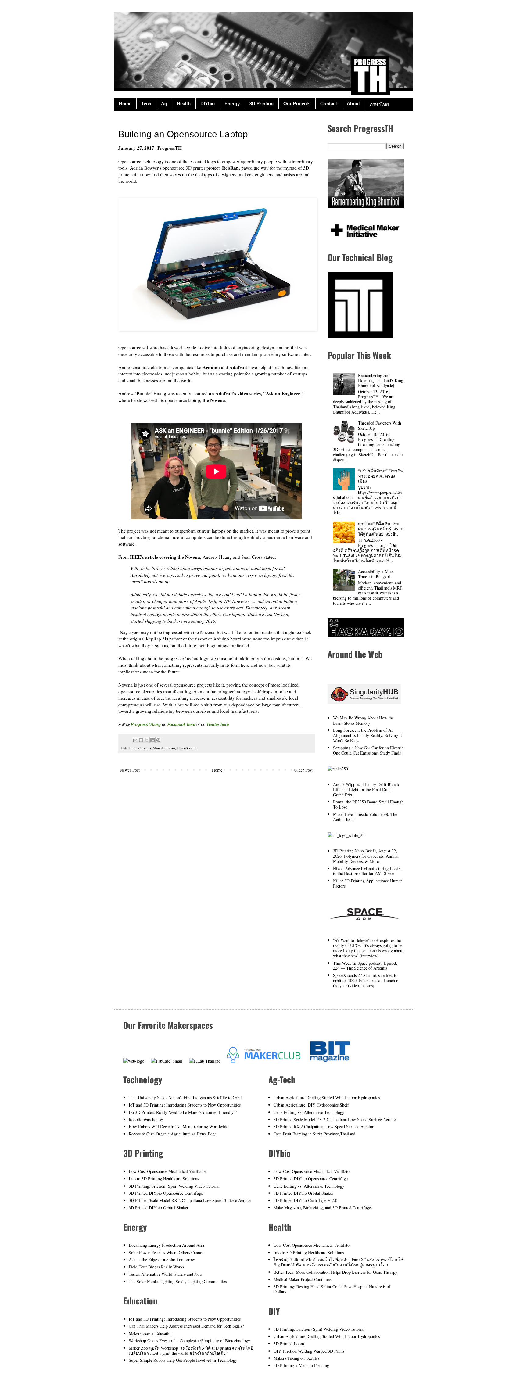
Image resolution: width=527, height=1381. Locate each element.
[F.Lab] (204, 1061)
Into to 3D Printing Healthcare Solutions (164, 1179)
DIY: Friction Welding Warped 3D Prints (309, 1351)
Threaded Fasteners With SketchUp (379, 425)
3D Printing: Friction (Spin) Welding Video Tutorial (174, 1186)
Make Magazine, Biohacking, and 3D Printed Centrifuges (323, 1208)
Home (125, 103)
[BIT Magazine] (330, 1061)
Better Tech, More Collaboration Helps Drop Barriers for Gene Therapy (335, 1272)
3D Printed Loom (289, 1344)
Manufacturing (164, 748)
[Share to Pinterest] (158, 740)
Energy (232, 103)
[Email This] (135, 740)
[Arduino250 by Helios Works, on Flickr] (364, 924)
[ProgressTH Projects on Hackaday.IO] (366, 636)
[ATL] (360, 336)
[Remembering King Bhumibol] (366, 207)
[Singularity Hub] (364, 702)
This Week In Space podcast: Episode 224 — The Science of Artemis (365, 965)
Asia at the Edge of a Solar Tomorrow (162, 1259)
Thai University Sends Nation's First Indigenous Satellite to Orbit (185, 1097)
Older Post (303, 770)
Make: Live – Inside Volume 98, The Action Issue (365, 816)
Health (184, 103)
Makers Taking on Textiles (296, 1358)
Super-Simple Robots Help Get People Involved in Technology (183, 1360)
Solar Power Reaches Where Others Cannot (166, 1252)
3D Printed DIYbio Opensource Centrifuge (166, 1193)
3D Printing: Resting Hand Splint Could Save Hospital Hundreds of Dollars (332, 1289)
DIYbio (207, 103)
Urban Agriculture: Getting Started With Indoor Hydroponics (327, 1097)
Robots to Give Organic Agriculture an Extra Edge (173, 1134)
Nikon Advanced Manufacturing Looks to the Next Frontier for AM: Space (366, 871)
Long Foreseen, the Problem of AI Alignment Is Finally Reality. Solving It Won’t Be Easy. (367, 735)
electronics (142, 748)
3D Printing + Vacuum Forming (301, 1365)
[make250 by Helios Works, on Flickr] (338, 769)
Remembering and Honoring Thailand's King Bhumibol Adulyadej (380, 380)
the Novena (214, 400)
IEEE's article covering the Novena (165, 557)
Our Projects (296, 103)
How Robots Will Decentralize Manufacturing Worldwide (178, 1126)
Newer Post (130, 770)
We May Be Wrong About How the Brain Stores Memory (363, 720)
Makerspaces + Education (151, 1333)
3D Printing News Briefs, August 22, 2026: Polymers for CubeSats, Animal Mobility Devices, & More (366, 856)
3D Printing (261, 103)
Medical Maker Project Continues (302, 1279)
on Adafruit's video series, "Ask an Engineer (254, 393)
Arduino (211, 367)
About (353, 103)
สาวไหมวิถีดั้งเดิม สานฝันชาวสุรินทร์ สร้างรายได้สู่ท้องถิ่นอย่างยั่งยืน (380, 529)
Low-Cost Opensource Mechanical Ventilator (167, 1171)
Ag (164, 103)
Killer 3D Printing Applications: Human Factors (368, 883)
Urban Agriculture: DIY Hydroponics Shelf (311, 1105)
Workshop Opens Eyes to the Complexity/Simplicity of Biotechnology (189, 1340)
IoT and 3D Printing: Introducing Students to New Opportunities (185, 1105)
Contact (328, 103)
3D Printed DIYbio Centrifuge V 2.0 (305, 1200)
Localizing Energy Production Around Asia (166, 1245)
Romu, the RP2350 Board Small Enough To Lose (368, 804)
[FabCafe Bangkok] (166, 1061)
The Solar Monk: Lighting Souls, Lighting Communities (178, 1281)
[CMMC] (263, 1061)
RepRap (230, 167)
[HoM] (133, 1061)
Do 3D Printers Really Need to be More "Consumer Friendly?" (183, 1112)
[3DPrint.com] (346, 835)
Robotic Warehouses (146, 1119)
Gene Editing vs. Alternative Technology (309, 1112)
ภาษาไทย (379, 104)
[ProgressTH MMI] (364, 239)
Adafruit (238, 367)
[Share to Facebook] (152, 740)
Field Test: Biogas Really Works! (157, 1267)
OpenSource (186, 748)
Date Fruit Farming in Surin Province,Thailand (314, 1134)
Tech (146, 103)
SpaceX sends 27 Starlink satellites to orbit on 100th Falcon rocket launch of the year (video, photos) (366, 980)
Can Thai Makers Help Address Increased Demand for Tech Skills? (186, 1326)
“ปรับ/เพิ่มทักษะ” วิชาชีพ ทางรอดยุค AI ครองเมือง (380, 476)
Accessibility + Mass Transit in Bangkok (375, 574)
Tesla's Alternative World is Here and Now (166, 1274)
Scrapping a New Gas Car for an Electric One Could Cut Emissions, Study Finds (368, 750)
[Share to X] (147, 740)
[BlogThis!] (141, 740)
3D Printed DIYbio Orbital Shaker (158, 1208)
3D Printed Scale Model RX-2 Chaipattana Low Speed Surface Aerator (190, 1200)
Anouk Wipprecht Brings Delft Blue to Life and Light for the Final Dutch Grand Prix (366, 789)
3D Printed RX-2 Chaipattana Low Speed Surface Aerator (324, 1126)
